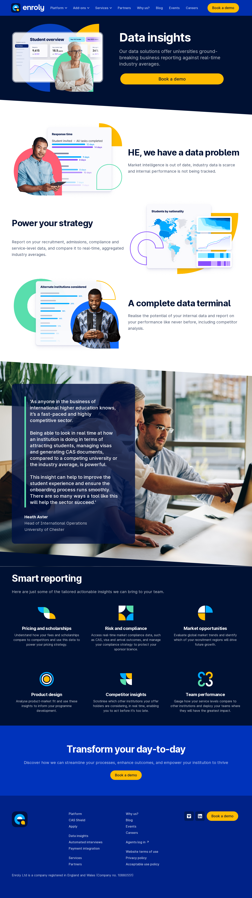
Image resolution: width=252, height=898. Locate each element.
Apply (73, 826)
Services (75, 858)
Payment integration (84, 848)
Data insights (78, 836)
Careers (192, 8)
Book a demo (223, 8)
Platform (75, 814)
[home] (27, 8)
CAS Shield (77, 820)
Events (174, 8)
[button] (58, 8)
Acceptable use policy (142, 864)
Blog (159, 8)
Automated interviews (85, 842)
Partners (124, 8)
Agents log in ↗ (137, 842)
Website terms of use (142, 852)
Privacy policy (136, 858)
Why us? (143, 8)
